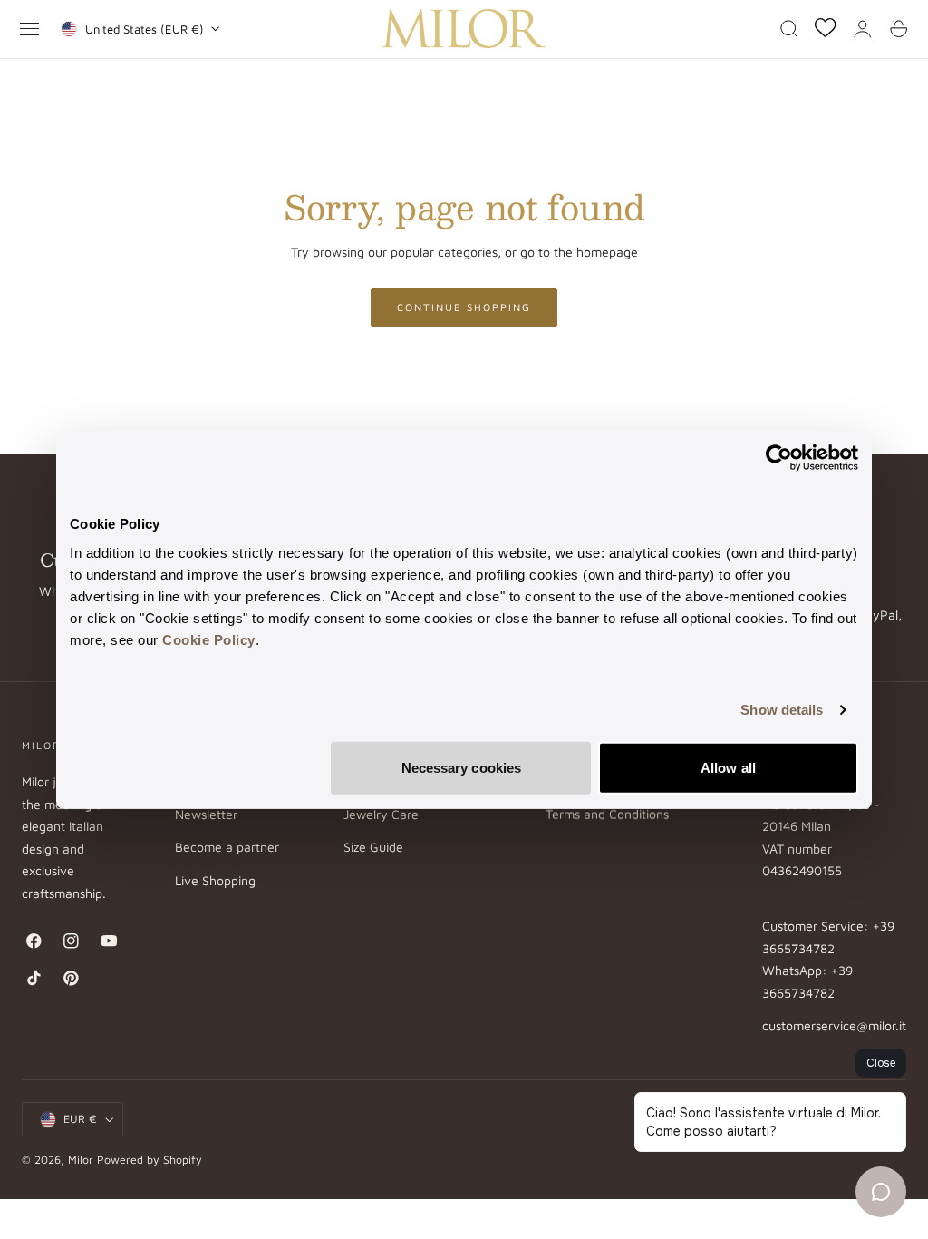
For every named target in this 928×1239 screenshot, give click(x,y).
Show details (781, 709)
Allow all (728, 767)
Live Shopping (215, 880)
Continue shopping (464, 307)
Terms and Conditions (607, 815)
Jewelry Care (381, 815)
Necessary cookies (461, 767)
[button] (30, 29)
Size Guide (373, 847)
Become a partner (227, 847)
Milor (80, 1159)
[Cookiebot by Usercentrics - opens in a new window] (779, 458)
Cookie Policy (209, 639)
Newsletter (206, 815)
